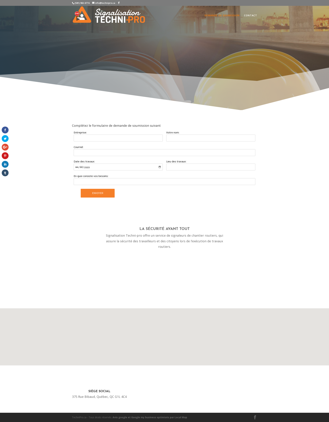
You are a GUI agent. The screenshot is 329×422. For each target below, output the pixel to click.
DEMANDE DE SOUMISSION (222, 15)
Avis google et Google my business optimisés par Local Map (150, 417)
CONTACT (250, 15)
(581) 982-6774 (82, 2)
